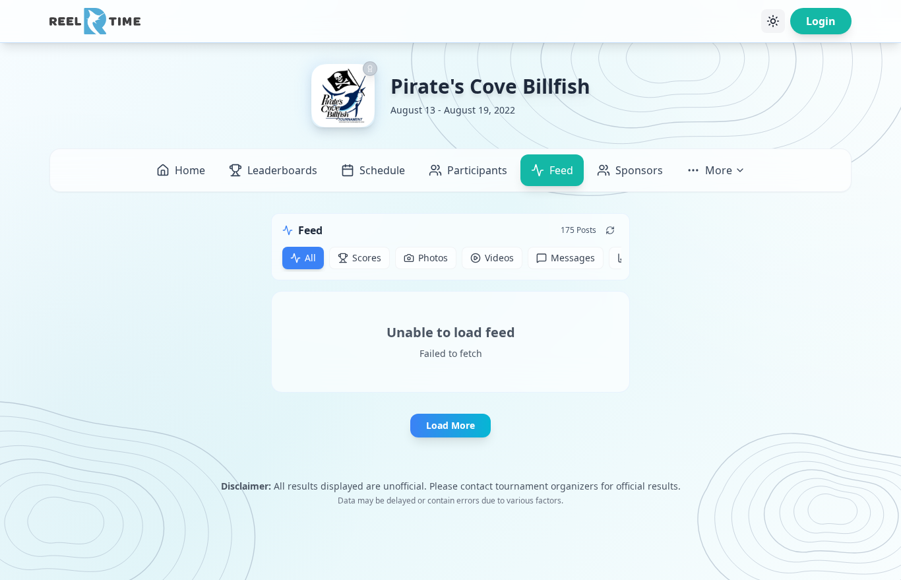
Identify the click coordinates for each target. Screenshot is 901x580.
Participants (477, 170)
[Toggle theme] (773, 21)
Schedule (382, 170)
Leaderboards (282, 170)
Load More (450, 425)
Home (190, 170)
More (718, 170)
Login (821, 21)
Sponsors (639, 170)
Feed (561, 170)
